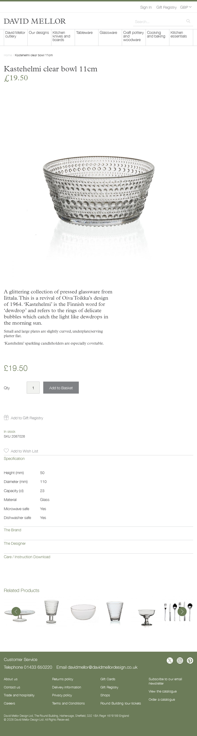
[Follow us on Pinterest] (190, 660)
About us (11, 678)
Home (8, 55)
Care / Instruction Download (27, 556)
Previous (16, 612)
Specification (14, 458)
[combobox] (163, 21)
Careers (9, 703)
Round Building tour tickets (120, 703)
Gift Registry (166, 7)
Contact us (12, 687)
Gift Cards (107, 678)
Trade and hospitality (19, 695)
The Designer (15, 543)
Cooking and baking (156, 34)
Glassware (108, 32)
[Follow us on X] (170, 660)
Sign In (146, 7)
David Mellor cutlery (15, 34)
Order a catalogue (162, 699)
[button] (185, 7)
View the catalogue (163, 691)
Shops (105, 695)
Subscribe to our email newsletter (165, 681)
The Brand (12, 529)
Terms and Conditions (68, 703)
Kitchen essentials (179, 34)
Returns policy (62, 678)
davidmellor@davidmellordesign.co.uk (102, 667)
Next (180, 612)
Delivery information (66, 687)
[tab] (98, 462)
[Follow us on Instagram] (180, 660)
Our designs (39, 32)
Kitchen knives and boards (61, 35)
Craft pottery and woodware (133, 35)
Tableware (84, 32)
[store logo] (35, 21)
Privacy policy (62, 695)
